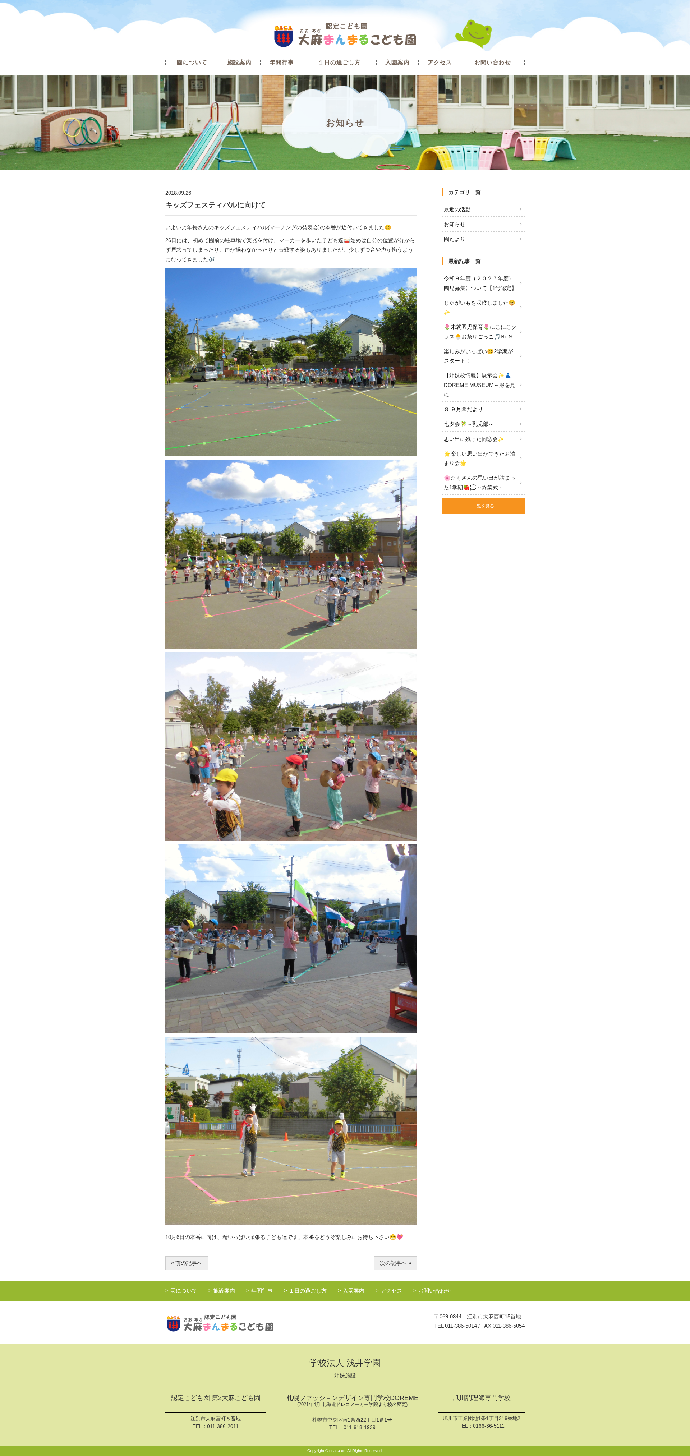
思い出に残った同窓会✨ (474, 439)
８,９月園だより (463, 409)
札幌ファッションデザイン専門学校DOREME (352, 1401)
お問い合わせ (492, 62)
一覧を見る (483, 505)
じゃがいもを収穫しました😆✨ (479, 307)
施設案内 (239, 62)
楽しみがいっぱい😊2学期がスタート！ (478, 356)
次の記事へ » (395, 1263)
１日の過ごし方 (339, 62)
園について (192, 62)
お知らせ (454, 224)
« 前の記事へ (186, 1263)
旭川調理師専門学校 (481, 1398)
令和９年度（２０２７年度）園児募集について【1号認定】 (480, 283)
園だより (454, 239)
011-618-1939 (360, 1427)
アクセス (440, 62)
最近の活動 (457, 209)
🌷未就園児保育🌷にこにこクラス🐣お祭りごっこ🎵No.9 (480, 331)
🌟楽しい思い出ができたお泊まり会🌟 (479, 458)
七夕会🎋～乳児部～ (469, 424)
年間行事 (282, 62)
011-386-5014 (461, 1326)
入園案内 (397, 62)
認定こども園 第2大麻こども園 (216, 1398)
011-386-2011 (223, 1426)
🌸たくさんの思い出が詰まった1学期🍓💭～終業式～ (479, 482)
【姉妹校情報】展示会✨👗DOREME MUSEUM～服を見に (479, 384)
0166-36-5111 (489, 1426)
